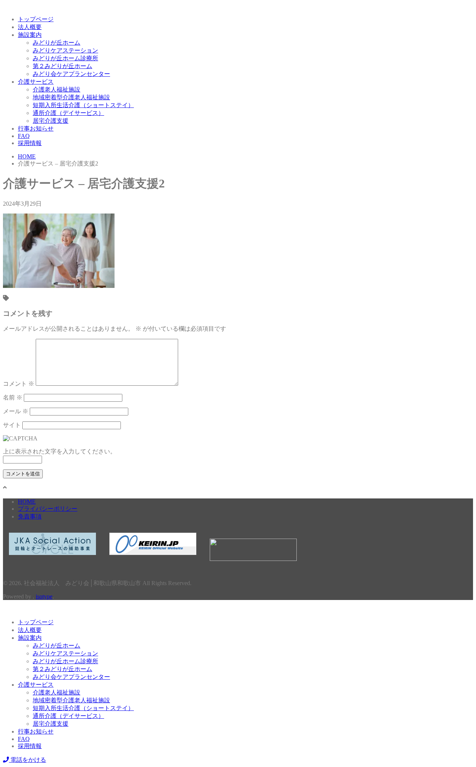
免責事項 (30, 516)
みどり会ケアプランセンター (71, 74)
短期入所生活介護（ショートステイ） (83, 105)
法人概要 (30, 27)
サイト (12, 425)
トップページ (36, 19)
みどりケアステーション (65, 50)
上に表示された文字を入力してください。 (59, 451)
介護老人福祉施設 (56, 89)
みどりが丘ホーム (56, 42)
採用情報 (30, 143)
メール (15, 411)
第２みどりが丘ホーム (62, 66)
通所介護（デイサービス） (68, 113)
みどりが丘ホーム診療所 (65, 58)
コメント (18, 384)
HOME (27, 501)
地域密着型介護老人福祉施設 (71, 97)
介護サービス (36, 81)
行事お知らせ (36, 128)
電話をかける (27, 760)
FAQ (24, 136)
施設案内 (30, 35)
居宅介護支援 (50, 121)
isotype (44, 596)
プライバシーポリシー (47, 509)
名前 (12, 397)
